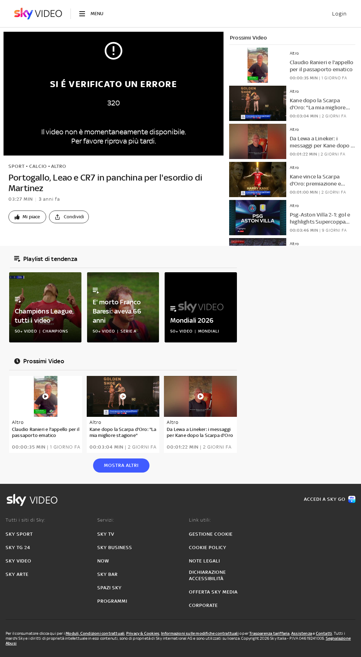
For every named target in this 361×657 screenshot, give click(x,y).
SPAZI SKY (109, 587)
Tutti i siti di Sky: (25, 520)
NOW (103, 561)
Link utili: (200, 520)
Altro (58, 166)
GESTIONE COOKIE (211, 534)
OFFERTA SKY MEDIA (213, 592)
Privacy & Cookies (142, 633)
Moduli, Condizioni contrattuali (95, 633)
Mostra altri (121, 465)
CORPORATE (203, 605)
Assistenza (301, 633)
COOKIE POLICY (207, 547)
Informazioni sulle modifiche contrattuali (200, 633)
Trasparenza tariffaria (269, 633)
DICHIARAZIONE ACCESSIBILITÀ (207, 575)
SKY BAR (107, 574)
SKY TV (105, 534)
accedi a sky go (324, 499)
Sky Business (114, 547)
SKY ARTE (17, 574)
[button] (27, 217)
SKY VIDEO (18, 561)
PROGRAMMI (112, 601)
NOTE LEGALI (204, 561)
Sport (16, 166)
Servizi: (105, 520)
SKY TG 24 (18, 547)
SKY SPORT (19, 534)
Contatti (324, 633)
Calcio (38, 166)
